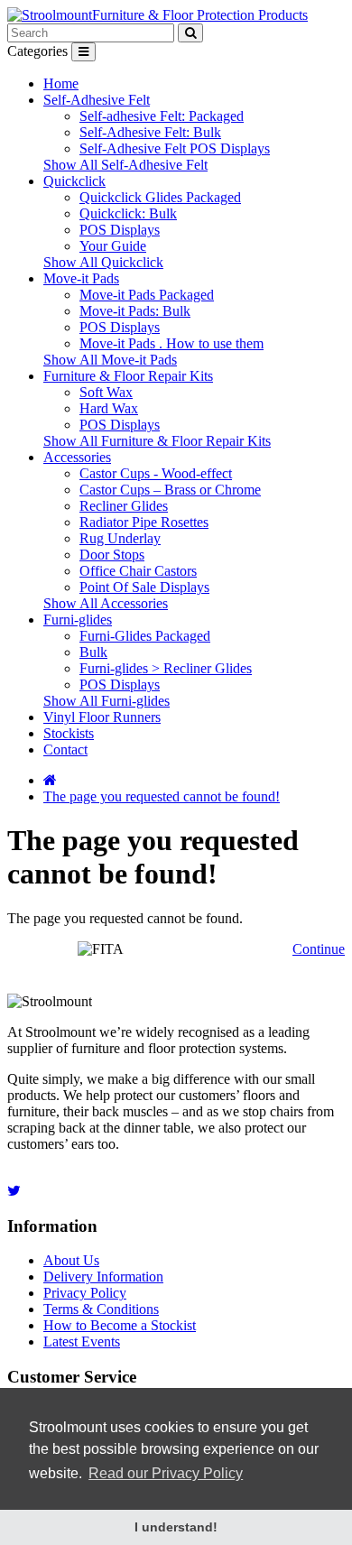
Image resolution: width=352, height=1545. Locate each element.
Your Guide (112, 246)
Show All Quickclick (103, 262)
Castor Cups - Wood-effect (155, 473)
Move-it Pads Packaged (146, 294)
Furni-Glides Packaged (144, 635)
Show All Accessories (105, 603)
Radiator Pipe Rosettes (143, 522)
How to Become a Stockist (119, 1325)
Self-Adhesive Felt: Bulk (150, 132)
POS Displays (119, 229)
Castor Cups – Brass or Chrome (170, 489)
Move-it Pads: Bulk (134, 311)
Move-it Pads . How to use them (171, 343)
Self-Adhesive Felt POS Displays (174, 148)
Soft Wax (106, 392)
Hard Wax (108, 408)
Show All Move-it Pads (110, 359)
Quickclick (74, 181)
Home (61, 83)
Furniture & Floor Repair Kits (128, 376)
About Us (71, 1260)
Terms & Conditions (101, 1309)
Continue (318, 949)
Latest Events (81, 1341)
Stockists (68, 733)
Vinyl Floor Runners (102, 717)
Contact (65, 749)
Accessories (77, 457)
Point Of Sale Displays (144, 587)
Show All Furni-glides (106, 700)
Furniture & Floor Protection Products (200, 15)
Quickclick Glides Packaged (160, 197)
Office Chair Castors (138, 570)
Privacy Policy (84, 1292)
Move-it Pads (81, 278)
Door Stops (111, 554)
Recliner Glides (123, 505)
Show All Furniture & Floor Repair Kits (157, 441)
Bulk (93, 652)
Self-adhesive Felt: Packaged (161, 116)
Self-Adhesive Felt (96, 99)
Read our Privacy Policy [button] (165, 1473)
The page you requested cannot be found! (161, 796)
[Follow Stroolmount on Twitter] (14, 1190)
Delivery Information (103, 1276)
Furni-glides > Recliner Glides (165, 668)
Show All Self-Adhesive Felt (125, 164)
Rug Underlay (120, 538)
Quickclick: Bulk (128, 213)
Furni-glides (77, 619)
